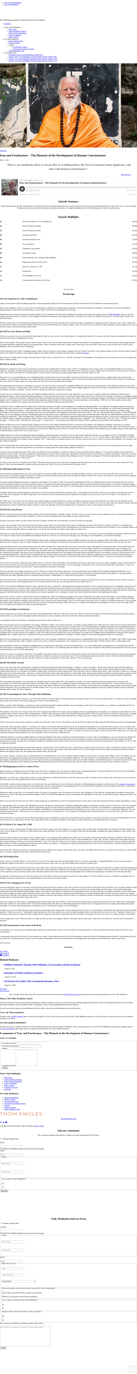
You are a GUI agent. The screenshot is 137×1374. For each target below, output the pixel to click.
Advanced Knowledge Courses (23, 49)
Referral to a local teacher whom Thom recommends (19, 1297)
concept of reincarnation (127, 784)
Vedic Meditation (114, 314)
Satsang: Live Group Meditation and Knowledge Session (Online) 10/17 (33, 59)
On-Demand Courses (20, 47)
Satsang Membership (16, 41)
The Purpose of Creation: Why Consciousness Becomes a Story (31, 981)
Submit (5, 1068)
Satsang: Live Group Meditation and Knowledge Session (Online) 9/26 (33, 57)
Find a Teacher (14, 37)
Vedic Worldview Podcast (17, 31)
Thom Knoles (126, 175)
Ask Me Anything (17, 1016)
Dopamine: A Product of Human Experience (23, 973)
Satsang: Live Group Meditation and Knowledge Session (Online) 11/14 (33, 61)
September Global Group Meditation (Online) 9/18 (26, 55)
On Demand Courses (11, 1101)
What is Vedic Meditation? (17, 33)
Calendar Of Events (11, 1087)
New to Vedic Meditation (12, 3)
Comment (5, 955)
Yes (3, 1183)
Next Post (3, 989)
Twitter (4, 951)
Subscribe (7, 24)
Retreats (7, 1105)
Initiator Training (10, 1107)
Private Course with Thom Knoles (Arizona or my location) (22, 1293)
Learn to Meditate (8, 1029)
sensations (85, 353)
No (3, 1187)
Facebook (5, 953)
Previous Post (4, 991)
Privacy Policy (39, 1126)
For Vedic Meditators (11, 4)
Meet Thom (12, 29)
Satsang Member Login (16, 51)
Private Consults (14, 43)
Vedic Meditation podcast (71, 994)
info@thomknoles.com (68, 1119)
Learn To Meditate (15, 35)
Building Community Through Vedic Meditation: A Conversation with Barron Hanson (42, 964)
